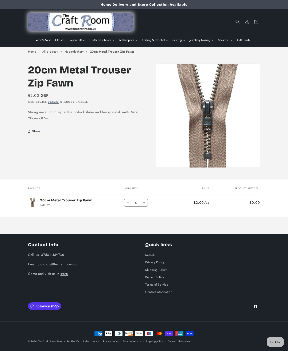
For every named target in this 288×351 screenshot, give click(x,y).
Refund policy (91, 341)
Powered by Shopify (68, 341)
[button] (237, 22)
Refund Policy (154, 277)
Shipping (53, 102)
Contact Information (158, 292)
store (64, 273)
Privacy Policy (154, 262)
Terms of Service (156, 284)
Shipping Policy (156, 269)
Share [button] (36, 131)
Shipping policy (154, 341)
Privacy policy (111, 341)
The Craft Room (47, 341)
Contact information (179, 341)
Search (150, 255)
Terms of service (132, 341)
